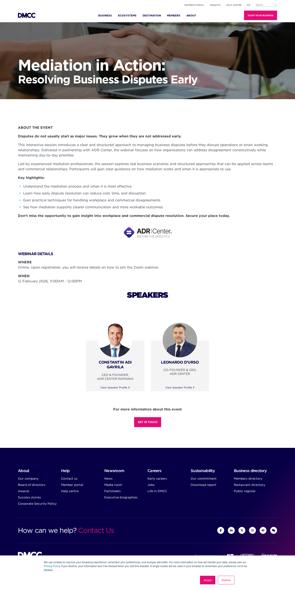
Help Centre (234, 5)
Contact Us (96, 530)
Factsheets (112, 491)
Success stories (29, 497)
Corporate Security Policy (37, 503)
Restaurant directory (249, 485)
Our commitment (204, 478)
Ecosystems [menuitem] (127, 15)
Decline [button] (226, 580)
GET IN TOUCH (147, 422)
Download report (203, 485)
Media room (113, 485)
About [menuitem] (191, 15)
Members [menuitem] (173, 15)
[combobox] (266, 5)
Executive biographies (121, 497)
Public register (245, 491)
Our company (28, 478)
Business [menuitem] (105, 15)
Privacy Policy (52, 566)
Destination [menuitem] (152, 15)
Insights (215, 5)
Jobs (151, 485)
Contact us (69, 478)
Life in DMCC (157, 491)
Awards (23, 491)
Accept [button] (208, 580)
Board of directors (31, 485)
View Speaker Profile (114, 387)
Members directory (248, 478)
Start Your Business (260, 15)
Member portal (194, 5)
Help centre (70, 491)
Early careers (157, 478)
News (108, 478)
